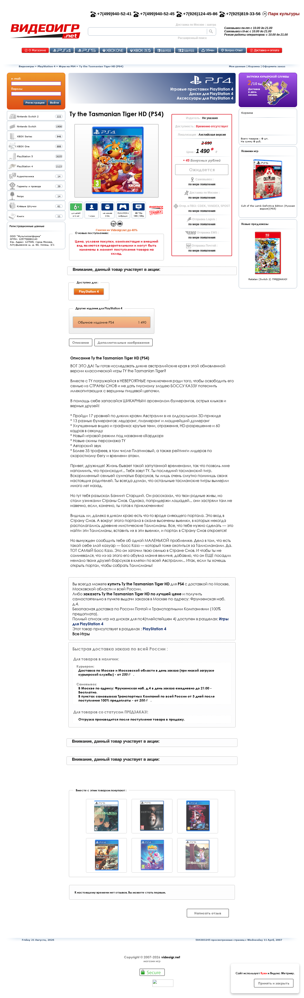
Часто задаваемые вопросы (232, 50)
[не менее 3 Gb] (107, 209)
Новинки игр (249, 151)
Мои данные (237, 66)
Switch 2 (186, 50)
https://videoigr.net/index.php (45, 31)
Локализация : (188, 134)
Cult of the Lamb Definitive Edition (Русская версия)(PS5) (268, 207)
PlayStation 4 (46, 66)
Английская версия (212, 134)
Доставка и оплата (264, 50)
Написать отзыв (207, 913)
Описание (80, 342)
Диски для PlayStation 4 (211, 93)
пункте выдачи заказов (128, 598)
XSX (140, 50)
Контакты (35, 50)
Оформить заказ (273, 66)
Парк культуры (283, 13)
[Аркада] (120, 225)
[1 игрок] (91, 209)
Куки (264, 973)
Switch (164, 50)
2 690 (206, 143)
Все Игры (81, 633)
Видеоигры (26, 66)
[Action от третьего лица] (113, 225)
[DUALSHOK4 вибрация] (123, 209)
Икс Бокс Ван (113, 50)
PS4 (62, 50)
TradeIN (207, 50)
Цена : (191, 152)
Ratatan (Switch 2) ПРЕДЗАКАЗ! (267, 279)
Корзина (254, 66)
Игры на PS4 (67, 66)
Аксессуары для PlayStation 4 (205, 98)
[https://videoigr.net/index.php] (45, 31)
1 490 (203, 151)
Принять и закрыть (273, 983)
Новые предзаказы (254, 224)
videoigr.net (170, 957)
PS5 (87, 50)
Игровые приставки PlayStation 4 (201, 89)
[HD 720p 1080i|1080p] (138, 209)
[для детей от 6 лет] (76, 209)
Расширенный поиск (192, 38)
